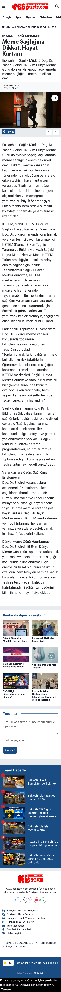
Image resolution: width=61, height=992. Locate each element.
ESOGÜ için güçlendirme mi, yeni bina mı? (14, 694)
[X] (24, 900)
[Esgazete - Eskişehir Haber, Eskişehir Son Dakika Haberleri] (30, 6)
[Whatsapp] (43, 900)
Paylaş (10, 131)
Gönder (10, 750)
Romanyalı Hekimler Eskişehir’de (43, 639)
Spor (18, 17)
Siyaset (31, 17)
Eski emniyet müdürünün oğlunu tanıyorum (30, 27)
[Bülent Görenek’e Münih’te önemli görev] (16, 628)
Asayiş (7, 17)
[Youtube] (37, 900)
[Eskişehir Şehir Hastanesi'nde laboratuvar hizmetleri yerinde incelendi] (45, 681)
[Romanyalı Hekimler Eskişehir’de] (45, 628)
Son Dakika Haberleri (19, 929)
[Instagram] (30, 900)
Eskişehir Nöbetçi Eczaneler (23, 910)
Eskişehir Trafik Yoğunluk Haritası (26, 918)
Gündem (46, 17)
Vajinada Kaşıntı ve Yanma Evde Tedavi (13, 665)
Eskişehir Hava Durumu (20, 914)
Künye (22, 946)
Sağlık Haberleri (29, 35)
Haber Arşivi (14, 933)
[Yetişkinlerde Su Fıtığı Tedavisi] (45, 654)
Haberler (8, 35)
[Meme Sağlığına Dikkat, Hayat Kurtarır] (30, 110)
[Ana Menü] (3, 6)
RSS (9, 962)
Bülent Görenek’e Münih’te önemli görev (15, 639)
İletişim (10, 946)
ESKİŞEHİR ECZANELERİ (20, 942)
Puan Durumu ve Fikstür (20, 922)
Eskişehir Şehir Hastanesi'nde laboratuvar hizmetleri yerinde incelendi (44, 695)
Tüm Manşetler (15, 925)
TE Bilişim (39, 973)
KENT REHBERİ (47, 942)
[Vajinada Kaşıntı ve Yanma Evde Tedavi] (16, 654)
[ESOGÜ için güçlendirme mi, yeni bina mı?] (16, 681)
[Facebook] (18, 900)
